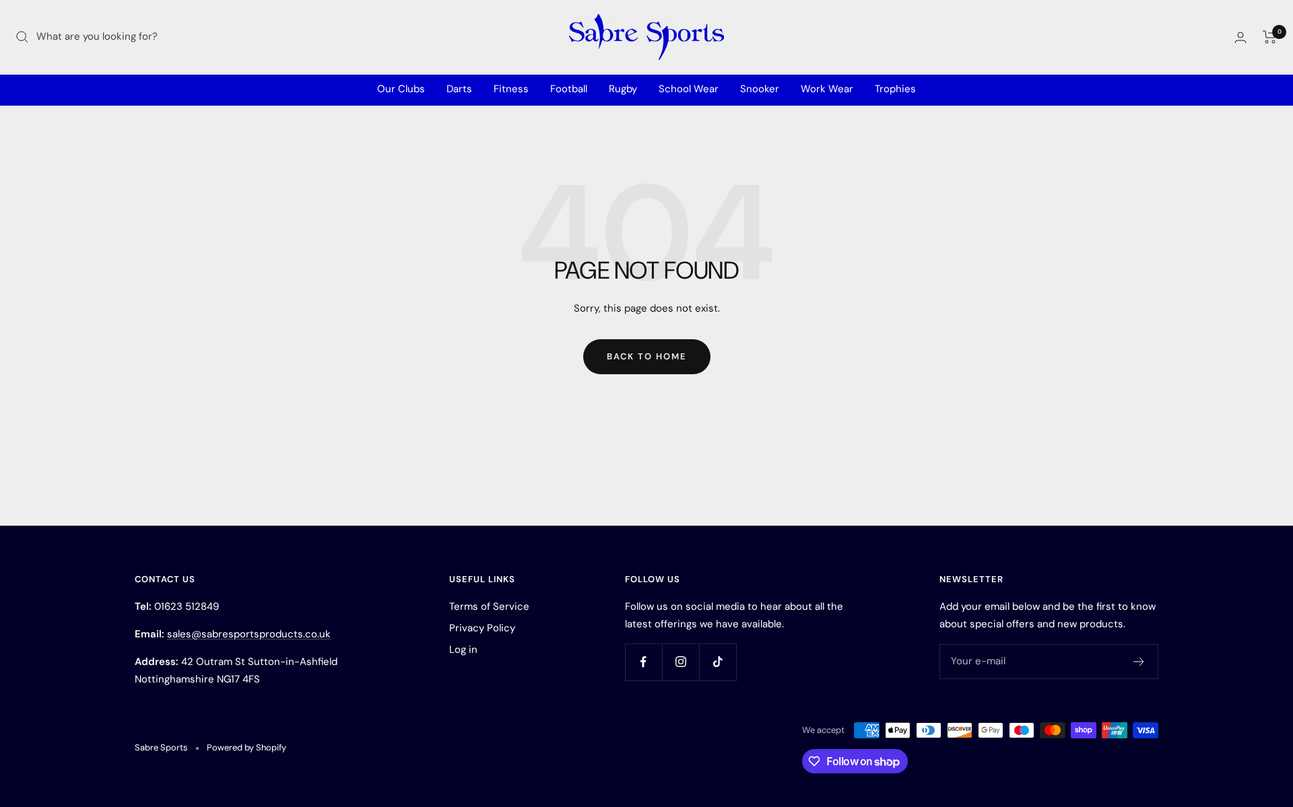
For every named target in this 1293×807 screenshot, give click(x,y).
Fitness (511, 89)
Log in (463, 649)
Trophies (895, 89)
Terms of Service (489, 606)
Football (568, 89)
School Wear (689, 89)
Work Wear (827, 89)
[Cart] (1270, 37)
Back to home (647, 356)
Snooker (759, 89)
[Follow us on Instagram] (680, 661)
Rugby (623, 89)
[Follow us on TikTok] (717, 661)
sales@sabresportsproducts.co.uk (249, 634)
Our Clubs (401, 89)
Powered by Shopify (246, 747)
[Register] (1139, 661)
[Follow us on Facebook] (643, 661)
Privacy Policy (482, 628)
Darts (459, 89)
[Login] (1240, 37)
